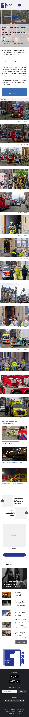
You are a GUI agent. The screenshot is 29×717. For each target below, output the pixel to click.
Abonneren (22, 691)
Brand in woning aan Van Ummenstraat (10, 441)
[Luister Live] (19, 5)
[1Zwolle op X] (11, 700)
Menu (27, 9)
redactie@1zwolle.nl (10, 93)
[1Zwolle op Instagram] (14, 700)
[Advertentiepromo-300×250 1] (13, 666)
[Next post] (27, 513)
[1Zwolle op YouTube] (20, 700)
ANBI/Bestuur (21, 711)
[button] (23, 5)
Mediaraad (11, 713)
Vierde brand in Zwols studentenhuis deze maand (12, 483)
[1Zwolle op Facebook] (6, 700)
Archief (22, 709)
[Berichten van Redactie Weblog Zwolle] (4, 39)
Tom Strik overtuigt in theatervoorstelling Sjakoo (10, 513)
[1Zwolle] (6, 5)
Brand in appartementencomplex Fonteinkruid (12, 462)
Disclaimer (7, 709)
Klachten (18, 713)
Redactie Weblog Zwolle (11, 39)
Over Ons (14, 711)
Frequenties (7, 711)
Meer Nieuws (21, 642)
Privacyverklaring (15, 709)
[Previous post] (2, 501)
